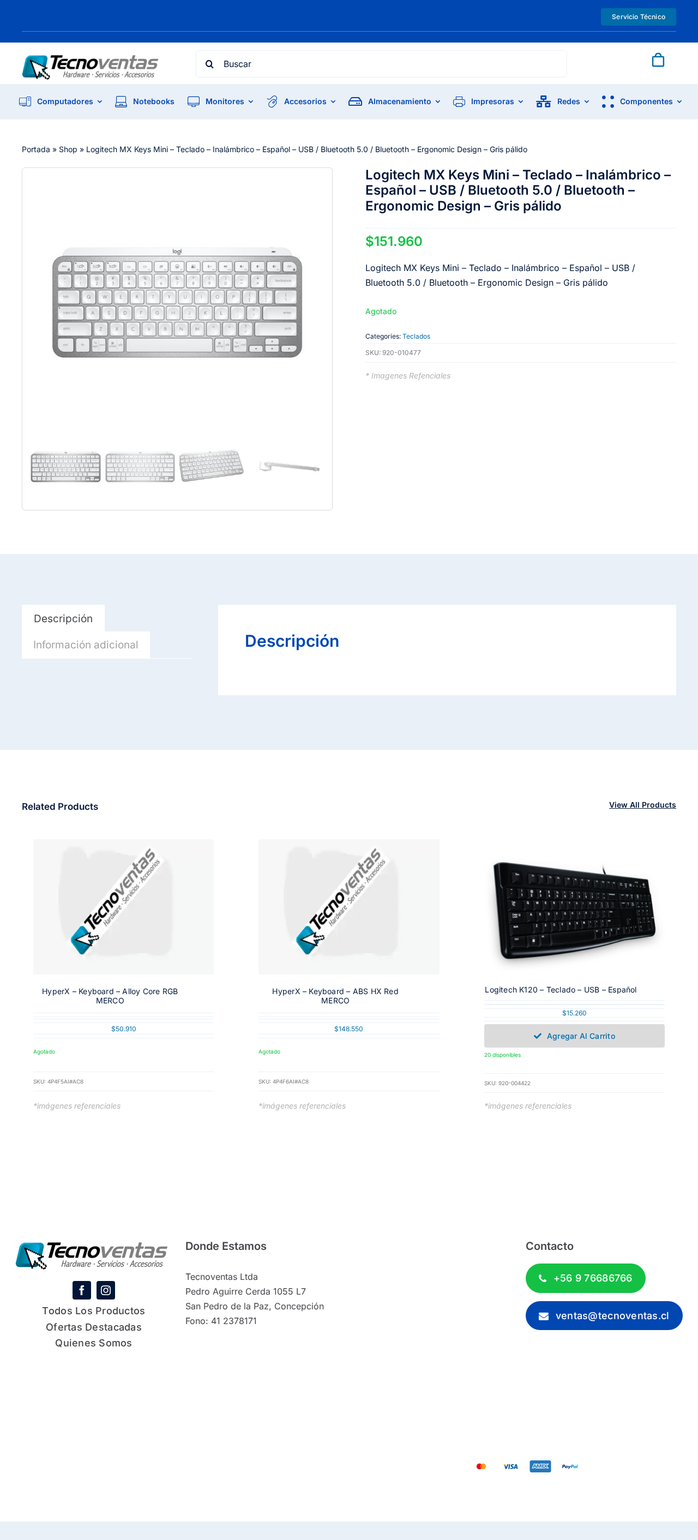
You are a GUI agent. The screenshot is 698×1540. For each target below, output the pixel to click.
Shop (68, 149)
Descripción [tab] (63, 618)
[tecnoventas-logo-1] (90, 59)
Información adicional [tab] (86, 645)
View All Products (642, 804)
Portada (36, 149)
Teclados (416, 336)
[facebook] (82, 1290)
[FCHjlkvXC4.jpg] (177, 302)
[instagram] (106, 1290)
